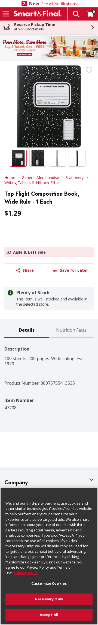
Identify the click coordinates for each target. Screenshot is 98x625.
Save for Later (74, 270)
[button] (76, 14)
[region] (49, 556)
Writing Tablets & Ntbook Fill (29, 182)
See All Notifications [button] (59, 3)
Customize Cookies (49, 583)
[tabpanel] (49, 374)
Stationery (75, 177)
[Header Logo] (36, 14)
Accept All (49, 614)
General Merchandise (40, 177)
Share (28, 270)
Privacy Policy (26, 572)
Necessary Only (49, 599)
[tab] (26, 330)
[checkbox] (89, 70)
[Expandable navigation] (5, 14)
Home (9, 177)
